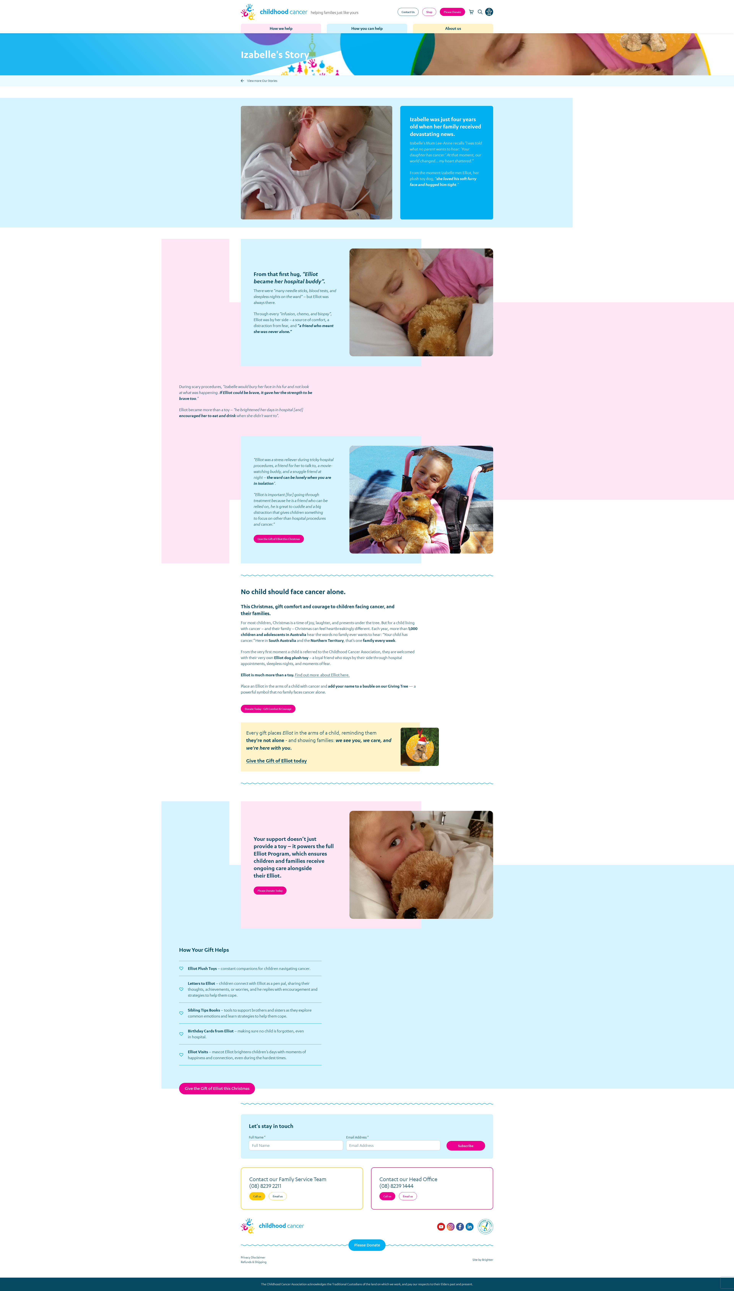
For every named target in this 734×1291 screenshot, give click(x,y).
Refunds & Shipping (253, 1262)
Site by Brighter (483, 1260)
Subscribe (465, 1146)
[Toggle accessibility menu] (489, 12)
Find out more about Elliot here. (322, 674)
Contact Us (408, 12)
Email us (278, 1196)
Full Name (257, 1137)
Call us (257, 1196)
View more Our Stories (262, 81)
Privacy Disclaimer (253, 1257)
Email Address (357, 1137)
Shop (429, 12)
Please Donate (367, 1245)
